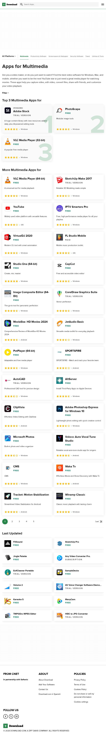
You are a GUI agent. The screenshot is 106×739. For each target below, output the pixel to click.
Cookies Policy (80, 689)
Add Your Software (47, 684)
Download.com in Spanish (50, 694)
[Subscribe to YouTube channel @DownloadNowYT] (16, 716)
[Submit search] (21, 4)
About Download (46, 680)
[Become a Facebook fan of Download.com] (5, 716)
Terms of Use (79, 684)
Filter (4, 93)
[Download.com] (9, 4)
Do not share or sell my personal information (84, 695)
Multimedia (24, 56)
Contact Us (43, 689)
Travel (87, 56)
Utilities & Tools (98, 56)
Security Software (76, 56)
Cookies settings (81, 702)
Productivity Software (38, 56)
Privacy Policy (80, 680)
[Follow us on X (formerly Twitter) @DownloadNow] (11, 716)
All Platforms (8, 56)
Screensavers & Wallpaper (58, 56)
